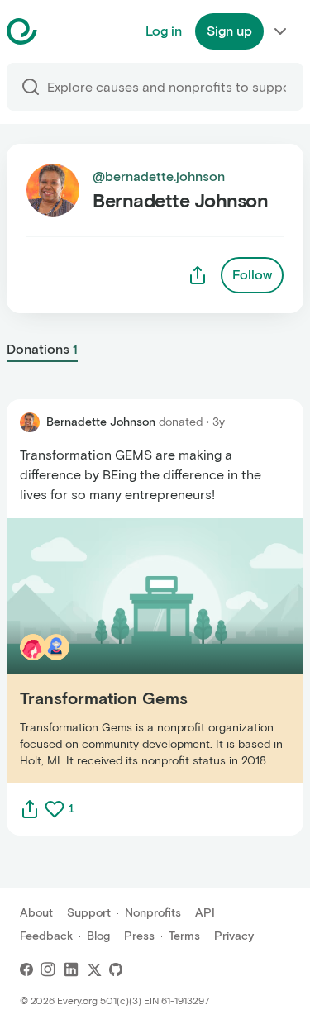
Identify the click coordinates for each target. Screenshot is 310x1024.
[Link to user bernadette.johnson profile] (30, 422)
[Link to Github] (115, 969)
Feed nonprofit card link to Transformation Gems (155, 650)
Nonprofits (153, 913)
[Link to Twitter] (94, 969)
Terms (184, 936)
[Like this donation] (54, 809)
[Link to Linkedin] (71, 969)
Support (89, 913)
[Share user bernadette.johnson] (197, 275)
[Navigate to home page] (63, 31)
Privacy (234, 936)
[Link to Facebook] (26, 969)
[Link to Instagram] (48, 969)
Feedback (46, 936)
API (205, 913)
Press (139, 936)
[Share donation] (30, 809)
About (36, 913)
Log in (163, 31)
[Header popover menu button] (280, 31)
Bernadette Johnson (100, 422)
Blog (98, 936)
